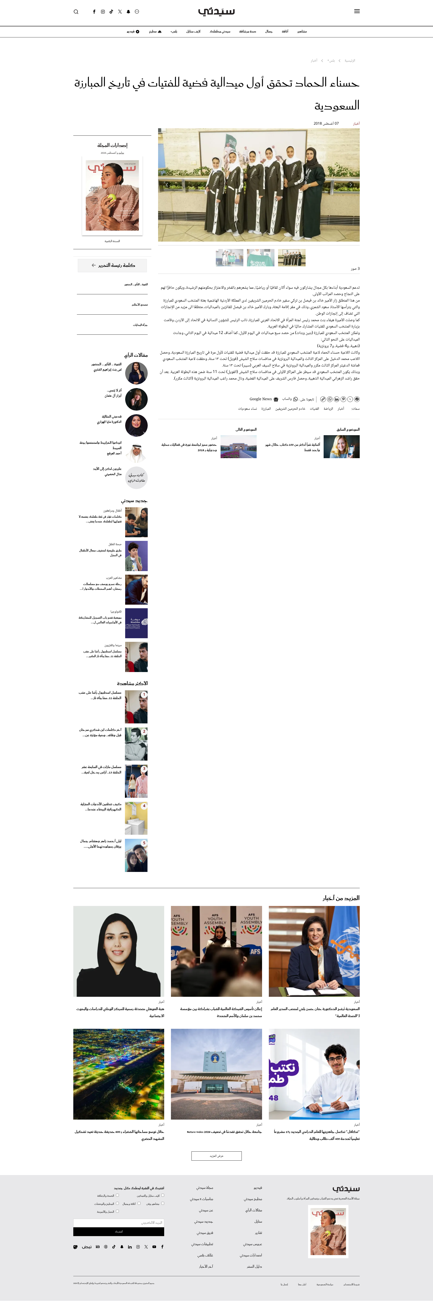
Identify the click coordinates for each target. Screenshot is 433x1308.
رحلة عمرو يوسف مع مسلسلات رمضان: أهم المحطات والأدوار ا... (101, 587)
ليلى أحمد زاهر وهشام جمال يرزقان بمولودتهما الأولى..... (100, 844)
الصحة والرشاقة (105, 1196)
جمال (269, 31)
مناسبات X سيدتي (201, 1199)
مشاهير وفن (152, 1204)
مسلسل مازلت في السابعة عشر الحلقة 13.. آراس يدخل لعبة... (101, 769)
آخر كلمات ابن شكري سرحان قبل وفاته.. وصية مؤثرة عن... (100, 732)
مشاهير (302, 31)
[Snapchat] (128, 11)
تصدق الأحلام (140, 304)
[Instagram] (103, 11)
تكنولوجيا (116, 612)
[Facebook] (94, 11)
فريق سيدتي (205, 1233)
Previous (350, 184)
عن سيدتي (206, 1210)
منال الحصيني (113, 474)
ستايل (258, 1222)
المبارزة (266, 409)
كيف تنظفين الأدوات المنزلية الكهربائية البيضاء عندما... (101, 807)
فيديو (130, 31)
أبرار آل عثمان (113, 396)
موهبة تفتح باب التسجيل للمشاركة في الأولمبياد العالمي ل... (100, 620)
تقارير (258, 1233)
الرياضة (328, 409)
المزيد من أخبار (341, 898)
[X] (120, 11)
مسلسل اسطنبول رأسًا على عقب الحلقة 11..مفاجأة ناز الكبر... (102, 654)
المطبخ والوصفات (104, 1204)
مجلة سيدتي (204, 1188)
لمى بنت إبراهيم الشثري (108, 370)
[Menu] (357, 11)
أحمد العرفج (114, 454)
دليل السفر (254, 1267)
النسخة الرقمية (112, 241)
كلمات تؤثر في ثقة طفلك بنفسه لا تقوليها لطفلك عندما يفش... (100, 519)
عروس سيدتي (252, 1244)
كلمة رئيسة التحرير (116, 265)
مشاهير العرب (114, 578)
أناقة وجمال (129, 1204)
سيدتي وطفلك (220, 31)
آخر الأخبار (206, 1267)
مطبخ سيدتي (253, 1199)
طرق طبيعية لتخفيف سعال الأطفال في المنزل (100, 553)
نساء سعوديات (247, 409)
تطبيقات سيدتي (202, 1244)
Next (167, 184)
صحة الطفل (115, 544)
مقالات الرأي (136, 355)
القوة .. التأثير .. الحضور (136, 284)
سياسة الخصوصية (325, 1285)
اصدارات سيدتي (251, 1255)
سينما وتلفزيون (113, 645)
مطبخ (152, 31)
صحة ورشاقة (247, 31)
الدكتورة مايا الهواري (109, 422)
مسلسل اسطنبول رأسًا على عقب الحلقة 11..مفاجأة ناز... (100, 695)
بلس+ (173, 31)
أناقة (285, 31)
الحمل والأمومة (105, 1212)
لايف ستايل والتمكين (148, 1196)
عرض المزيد (216, 1156)
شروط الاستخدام (352, 1285)
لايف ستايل (193, 31)
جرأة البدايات (140, 325)
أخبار (356, 124)
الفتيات (314, 409)
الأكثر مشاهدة (132, 684)
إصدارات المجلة (112, 146)
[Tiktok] (111, 11)
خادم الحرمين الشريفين (290, 409)
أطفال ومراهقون (112, 511)
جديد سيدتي (134, 501)
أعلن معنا (302, 1285)
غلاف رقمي (205, 1255)
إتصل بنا (284, 1285)
